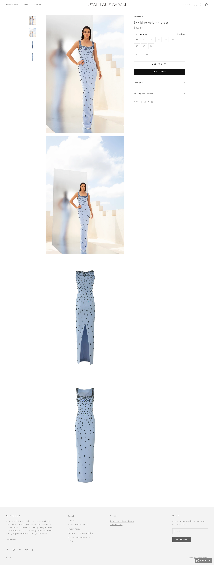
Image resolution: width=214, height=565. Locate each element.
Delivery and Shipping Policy (80, 533)
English (185, 5)
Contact (38, 4)
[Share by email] (152, 102)
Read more (11, 539)
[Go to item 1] (32, 20)
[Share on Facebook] (142, 102)
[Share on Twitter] (145, 102)
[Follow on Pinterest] (20, 549)
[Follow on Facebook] (7, 549)
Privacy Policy (74, 529)
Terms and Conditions (78, 524)
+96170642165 (116, 524)
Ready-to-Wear (12, 4)
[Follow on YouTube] (26, 549)
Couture (26, 4)
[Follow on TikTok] (33, 549)
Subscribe (181, 539)
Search (71, 516)
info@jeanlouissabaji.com (122, 521)
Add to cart (159, 64)
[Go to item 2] (32, 32)
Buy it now (159, 72)
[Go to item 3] (32, 44)
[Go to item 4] (32, 56)
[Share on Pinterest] (149, 102)
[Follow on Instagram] (13, 549)
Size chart (180, 34)
